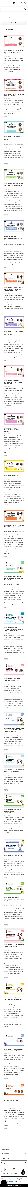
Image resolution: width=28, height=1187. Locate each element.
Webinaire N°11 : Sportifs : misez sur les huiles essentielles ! (14, 525)
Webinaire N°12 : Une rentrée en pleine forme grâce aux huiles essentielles (13, 578)
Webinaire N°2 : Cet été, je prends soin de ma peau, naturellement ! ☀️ (14, 52)
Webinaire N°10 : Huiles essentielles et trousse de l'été (14, 476)
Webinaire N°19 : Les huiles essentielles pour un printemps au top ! (14, 899)
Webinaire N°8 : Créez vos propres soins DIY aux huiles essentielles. (13, 382)
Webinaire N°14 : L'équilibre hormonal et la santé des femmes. (12, 680)
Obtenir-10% (4, 1182)
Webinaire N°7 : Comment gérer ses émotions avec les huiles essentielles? (13, 333)
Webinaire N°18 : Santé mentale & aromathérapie (13, 856)
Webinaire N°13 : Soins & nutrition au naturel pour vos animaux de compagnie (13, 629)
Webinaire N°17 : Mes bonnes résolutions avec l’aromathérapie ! (12, 811)
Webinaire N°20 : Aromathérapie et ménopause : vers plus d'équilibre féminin (14, 946)
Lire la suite (6, 74)
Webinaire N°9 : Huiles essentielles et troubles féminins (11, 429)
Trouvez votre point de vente (4, 1172)
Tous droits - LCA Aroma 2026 (14, 1185)
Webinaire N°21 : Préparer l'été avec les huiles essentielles (13, 998)
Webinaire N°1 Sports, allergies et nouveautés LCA (14, 95)
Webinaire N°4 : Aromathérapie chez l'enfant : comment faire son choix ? (13, 185)
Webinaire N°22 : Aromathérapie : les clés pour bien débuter (14, 1050)
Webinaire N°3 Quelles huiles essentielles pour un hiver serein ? (13, 138)
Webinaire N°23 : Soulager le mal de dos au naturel (13, 1099)
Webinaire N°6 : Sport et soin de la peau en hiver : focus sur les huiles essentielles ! (13, 289)
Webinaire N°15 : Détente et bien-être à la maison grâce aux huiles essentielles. (14, 729)
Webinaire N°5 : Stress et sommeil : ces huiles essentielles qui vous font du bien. (13, 237)
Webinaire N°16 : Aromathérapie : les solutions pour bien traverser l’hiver (14, 771)
